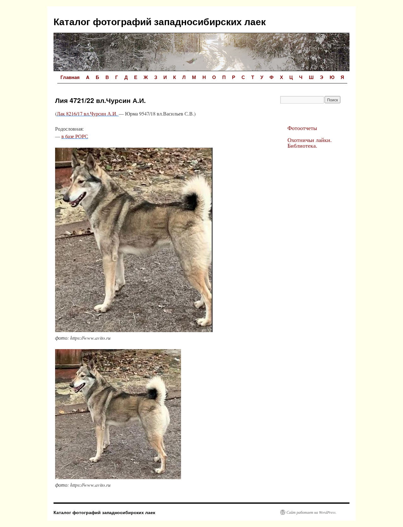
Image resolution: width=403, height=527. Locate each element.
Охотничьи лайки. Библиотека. (309, 142)
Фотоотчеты (302, 128)
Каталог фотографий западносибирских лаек (160, 21)
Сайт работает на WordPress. (312, 512)
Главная (70, 77)
